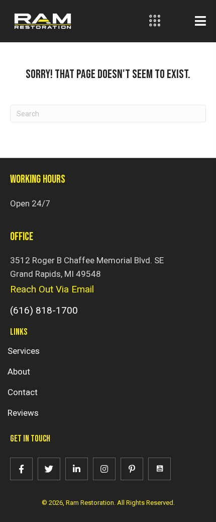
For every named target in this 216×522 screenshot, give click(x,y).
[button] (21, 469)
